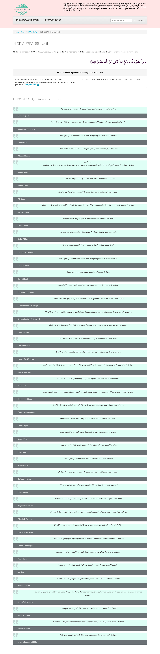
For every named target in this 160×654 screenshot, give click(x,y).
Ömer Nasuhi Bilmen (26, 412)
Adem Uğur (22, 142)
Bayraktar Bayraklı (25, 532)
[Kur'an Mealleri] (22, 9)
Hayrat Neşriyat (24, 372)
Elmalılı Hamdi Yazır (26, 292)
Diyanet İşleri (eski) (26, 252)
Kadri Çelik (22, 559)
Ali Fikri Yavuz (24, 212)
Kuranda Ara (138, 20)
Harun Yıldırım (24, 586)
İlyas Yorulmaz (24, 629)
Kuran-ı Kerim (20, 32)
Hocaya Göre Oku (53, 20)
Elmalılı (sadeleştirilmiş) (28, 306)
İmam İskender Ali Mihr (27, 642)
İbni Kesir (22, 386)
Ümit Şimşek (23, 492)
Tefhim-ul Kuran (24, 479)
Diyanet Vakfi (23, 266)
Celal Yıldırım (23, 239)
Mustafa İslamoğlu (25, 602)
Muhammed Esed (25, 399)
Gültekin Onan (24, 346)
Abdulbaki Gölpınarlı (26, 129)
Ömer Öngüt (23, 426)
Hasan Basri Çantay (26, 359)
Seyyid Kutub (23, 332)
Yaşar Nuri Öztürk (25, 506)
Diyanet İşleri (23, 116)
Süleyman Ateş (24, 466)
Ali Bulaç (21, 199)
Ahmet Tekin (23, 172)
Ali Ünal (21, 572)
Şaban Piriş (22, 439)
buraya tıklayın (30, 85)
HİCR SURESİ (32, 32)
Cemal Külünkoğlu (25, 546)
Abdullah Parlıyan (25, 519)
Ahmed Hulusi (24, 156)
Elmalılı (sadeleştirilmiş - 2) (29, 319)
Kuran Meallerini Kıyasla (27, 20)
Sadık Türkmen (24, 615)
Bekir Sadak (23, 226)
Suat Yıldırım (23, 452)
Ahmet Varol (23, 186)
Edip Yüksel (23, 279)
